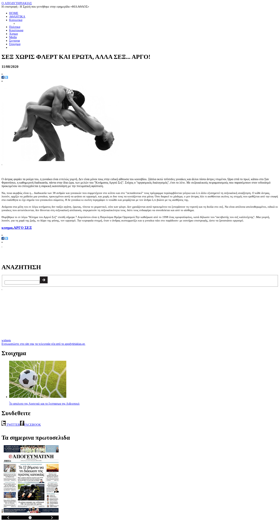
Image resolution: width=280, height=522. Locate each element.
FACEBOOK (32, 424)
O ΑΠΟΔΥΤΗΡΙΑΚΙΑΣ (17, 3)
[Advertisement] (46, 171)
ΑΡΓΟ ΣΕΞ (23, 228)
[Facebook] (3, 238)
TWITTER (13, 424)
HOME (13, 13)
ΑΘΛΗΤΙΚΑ (17, 16)
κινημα (7, 228)
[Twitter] (6, 238)
